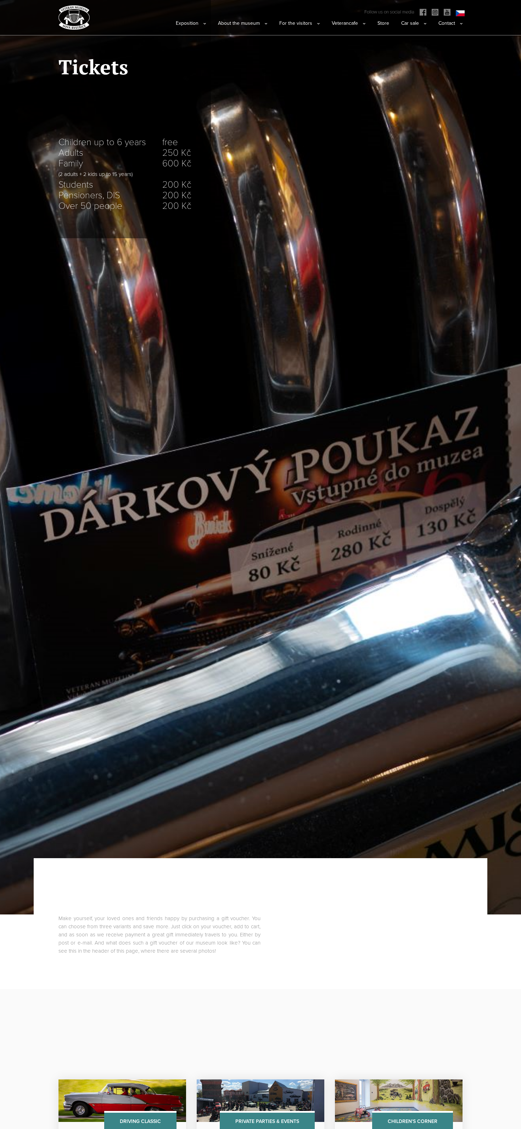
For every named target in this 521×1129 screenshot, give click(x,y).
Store (383, 23)
